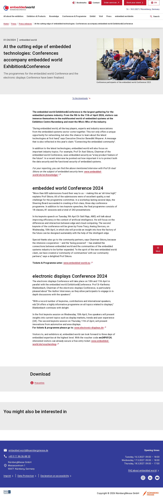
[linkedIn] (150, 478)
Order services (110, 3)
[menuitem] (15, 16)
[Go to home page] (22, 6)
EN (154, 2)
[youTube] (157, 478)
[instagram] (143, 478)
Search (154, 16)
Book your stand (134, 3)
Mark (158, 249)
